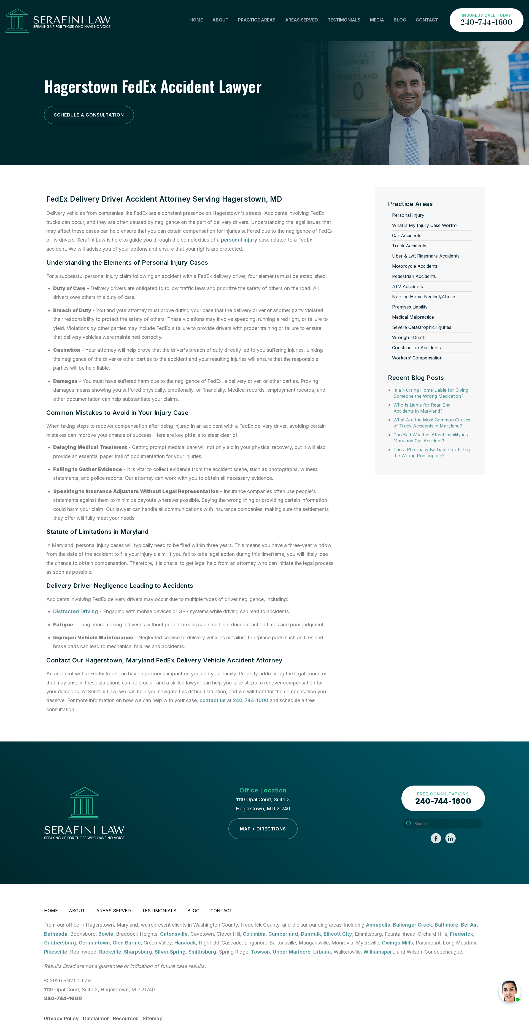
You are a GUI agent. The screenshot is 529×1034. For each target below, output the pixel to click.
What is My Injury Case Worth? (424, 225)
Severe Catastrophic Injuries (421, 327)
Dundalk (311, 934)
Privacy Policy (61, 1018)
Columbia (254, 934)
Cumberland (283, 934)
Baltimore (446, 925)
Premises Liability (410, 307)
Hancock (185, 943)
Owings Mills (397, 943)
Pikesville (55, 952)
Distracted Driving (75, 611)
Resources (126, 1018)
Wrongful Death (408, 337)
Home (196, 20)
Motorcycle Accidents (415, 266)
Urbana (322, 952)
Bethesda (56, 934)
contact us (212, 700)
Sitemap (153, 1018)
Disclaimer (96, 1018)
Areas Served (301, 20)
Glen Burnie (127, 943)
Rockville (110, 952)
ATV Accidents (407, 286)
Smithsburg (202, 952)
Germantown (94, 943)
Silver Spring (170, 952)
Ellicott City (338, 934)
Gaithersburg (60, 943)
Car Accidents (406, 235)
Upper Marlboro (292, 952)
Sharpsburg (138, 952)
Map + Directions (263, 829)
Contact (427, 20)
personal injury (239, 240)
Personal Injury (408, 215)
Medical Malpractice (413, 317)
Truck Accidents (409, 245)
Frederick (461, 934)
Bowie (105, 934)
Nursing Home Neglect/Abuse (423, 296)
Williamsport (378, 952)
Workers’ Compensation (417, 358)
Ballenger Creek (412, 925)
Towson (260, 952)
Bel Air (469, 925)
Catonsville (174, 934)
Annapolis (378, 925)
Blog (400, 20)
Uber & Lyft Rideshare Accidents (426, 256)
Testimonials (344, 20)
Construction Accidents (416, 347)
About (220, 20)
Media (377, 20)
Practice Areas (257, 20)
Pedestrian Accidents (414, 276)
